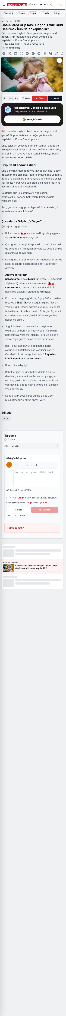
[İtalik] (32, 465)
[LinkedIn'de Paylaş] (15, 53)
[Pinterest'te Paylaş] (33, 53)
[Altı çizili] (37, 465)
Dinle (41, 98)
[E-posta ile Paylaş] (44, 53)
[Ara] (51, 5)
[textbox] (36, 478)
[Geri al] (16, 465)
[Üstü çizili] (42, 465)
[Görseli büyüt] (28, 219)
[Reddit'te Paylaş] (39, 53)
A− (5, 98)
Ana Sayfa (6, 21)
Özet (56, 98)
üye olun (43, 502)
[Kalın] (26, 465)
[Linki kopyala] (56, 53)
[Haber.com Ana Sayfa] (17, 5)
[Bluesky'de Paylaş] (50, 53)
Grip (3, 131)
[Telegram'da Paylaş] (27, 53)
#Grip (6, 418)
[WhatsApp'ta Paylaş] (21, 53)
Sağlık (17, 21)
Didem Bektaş (13, 47)
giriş (32, 502)
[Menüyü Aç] (4, 5)
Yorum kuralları (17, 498)
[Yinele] (22, 465)
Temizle (18, 509)
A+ (16, 98)
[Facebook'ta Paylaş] (3, 53)
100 (11, 98)
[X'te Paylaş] (9, 53)
